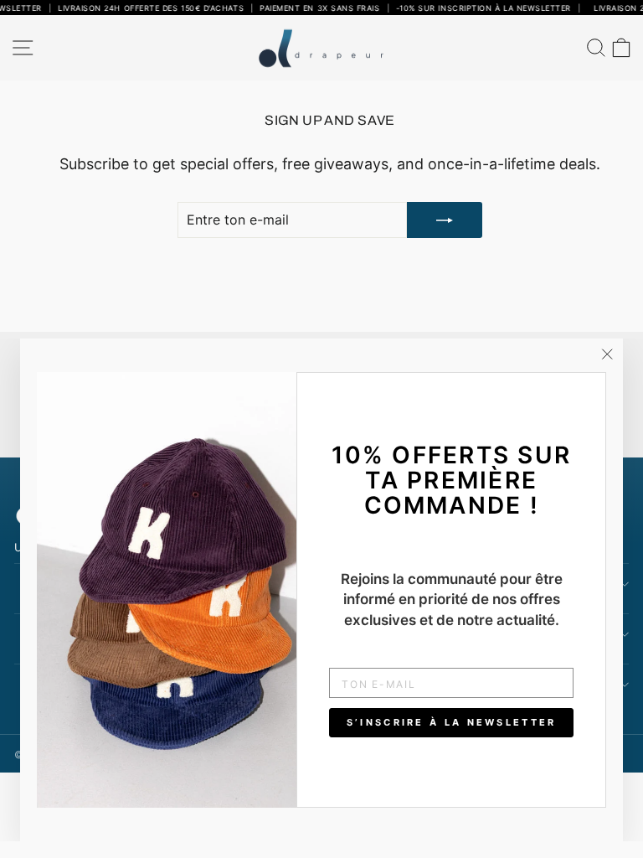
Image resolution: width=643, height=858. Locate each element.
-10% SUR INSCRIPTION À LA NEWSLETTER (473, 8)
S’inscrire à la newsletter (452, 722)
